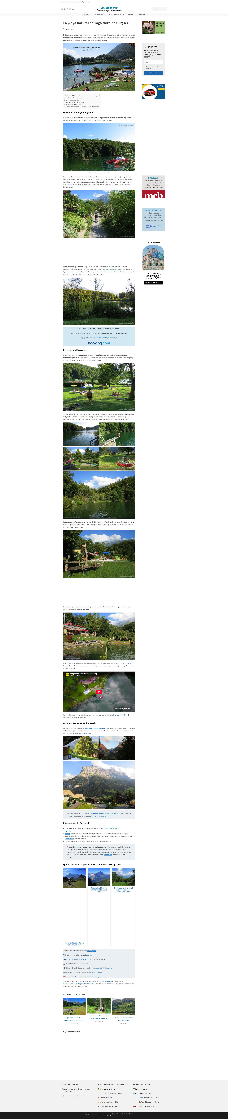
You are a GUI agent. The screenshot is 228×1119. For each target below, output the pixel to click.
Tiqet (98, 977)
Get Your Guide (98, 972)
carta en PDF (69, 839)
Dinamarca (102, 816)
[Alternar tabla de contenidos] (97, 95)
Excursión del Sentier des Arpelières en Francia (99, 1017)
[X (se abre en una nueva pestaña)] (62, 9)
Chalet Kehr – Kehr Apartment (96, 728)
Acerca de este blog (79, 2)
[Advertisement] (99, 252)
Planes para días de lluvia (150, 1098)
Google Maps (94, 177)
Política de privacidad (121, 1114)
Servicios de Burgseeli (72, 100)
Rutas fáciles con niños (107, 1089)
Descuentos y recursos (66, 2)
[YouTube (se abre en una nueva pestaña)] (72, 9)
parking (69, 184)
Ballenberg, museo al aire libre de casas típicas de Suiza (123, 890)
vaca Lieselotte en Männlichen (112, 269)
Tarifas (67, 834)
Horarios (68, 831)
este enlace (108, 855)
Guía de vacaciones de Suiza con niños (104, 813)
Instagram (80, 984)
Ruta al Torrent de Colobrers (150, 1102)
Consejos (87, 2)
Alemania (94, 816)
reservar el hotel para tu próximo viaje (103, 338)
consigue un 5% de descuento (102, 968)
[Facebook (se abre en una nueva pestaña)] (64, 9)
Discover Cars (83, 964)
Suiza (67, 29)
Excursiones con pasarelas (108, 1106)
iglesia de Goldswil (121, 715)
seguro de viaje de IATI (80, 959)
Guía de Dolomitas (141, 1089)
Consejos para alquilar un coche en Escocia (123, 1019)
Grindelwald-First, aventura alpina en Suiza (99, 890)
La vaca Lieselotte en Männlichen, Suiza (74, 944)
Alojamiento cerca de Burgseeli (75, 102)
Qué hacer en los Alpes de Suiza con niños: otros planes (82, 106)
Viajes (73, 29)
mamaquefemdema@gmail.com (75, 1096)
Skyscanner (89, 955)
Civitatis (88, 972)
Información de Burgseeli (73, 104)
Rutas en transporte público (109, 1102)
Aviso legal (112, 1114)
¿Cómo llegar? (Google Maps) (110, 828)
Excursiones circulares (115, 1093)
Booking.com (91, 951)
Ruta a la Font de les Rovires (144, 1106)
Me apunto (153, 73)
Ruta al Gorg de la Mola (143, 1093)
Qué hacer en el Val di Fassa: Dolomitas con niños (74, 1019)
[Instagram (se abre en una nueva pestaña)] (70, 9)
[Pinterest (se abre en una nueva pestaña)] (67, 9)
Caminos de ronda (106, 1098)
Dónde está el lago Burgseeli (74, 98)
